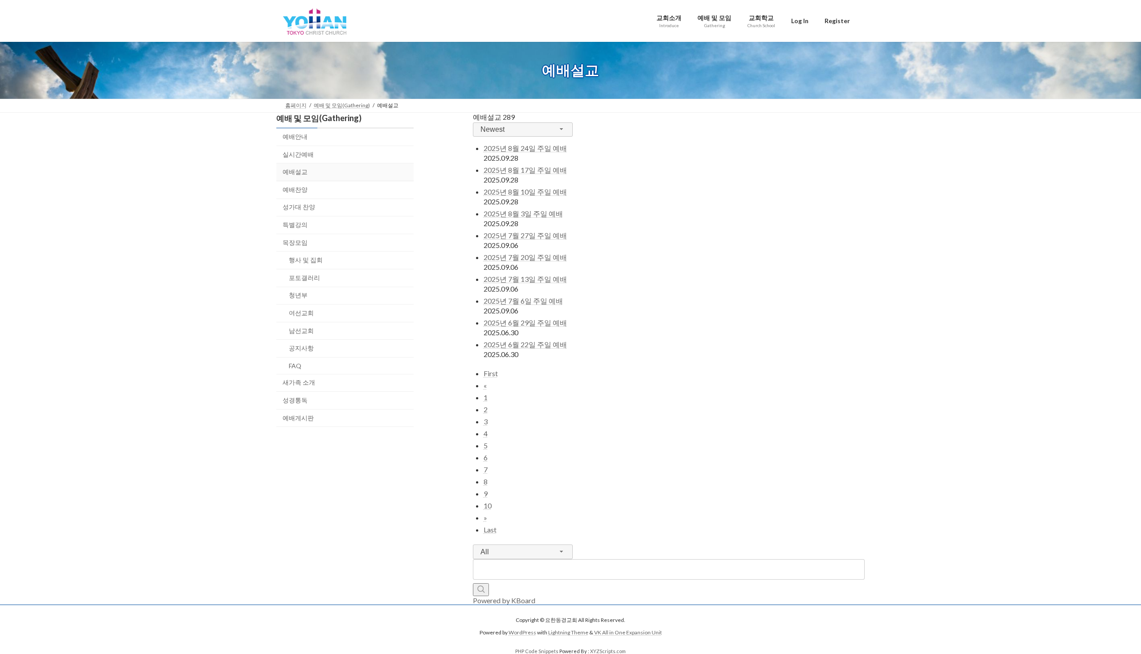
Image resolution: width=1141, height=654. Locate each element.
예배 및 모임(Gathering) (318, 118)
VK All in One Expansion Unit (628, 632)
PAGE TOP (1107, 625)
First (491, 373)
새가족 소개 (299, 382)
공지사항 (301, 348)
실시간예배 (298, 154)
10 (488, 505)
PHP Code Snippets (536, 651)
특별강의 (295, 224)
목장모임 (295, 242)
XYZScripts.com (608, 651)
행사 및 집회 (306, 260)
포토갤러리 (304, 277)
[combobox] (523, 129)
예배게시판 (298, 417)
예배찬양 (295, 189)
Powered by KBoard (504, 600)
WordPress (522, 632)
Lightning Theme (568, 632)
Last (490, 529)
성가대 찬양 (299, 207)
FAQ (295, 365)
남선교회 (301, 330)
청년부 (298, 295)
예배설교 (295, 171)
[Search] (481, 589)
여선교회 (301, 313)
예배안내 (295, 136)
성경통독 (295, 399)
